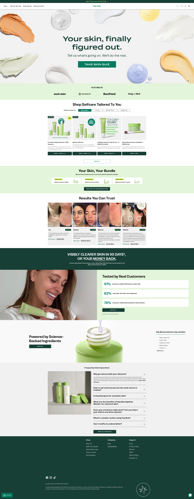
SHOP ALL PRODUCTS (105, 431)
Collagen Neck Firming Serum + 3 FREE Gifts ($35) (108, 143)
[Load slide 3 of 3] (190, 81)
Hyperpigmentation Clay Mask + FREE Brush (132, 143)
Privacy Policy (134, 446)
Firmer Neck (110, 244)
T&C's (131, 452)
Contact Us (133, 458)
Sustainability (112, 446)
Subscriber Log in (92, 449)
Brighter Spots (85, 240)
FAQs (131, 444)
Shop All (89, 444)
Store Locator (91, 452)
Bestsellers (84, 110)
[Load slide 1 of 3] (186, 81)
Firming (97, 110)
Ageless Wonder (78, 142)
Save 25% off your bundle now (97, 189)
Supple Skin (60, 239)
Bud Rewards (90, 455)
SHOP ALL (97, 161)
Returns (132, 449)
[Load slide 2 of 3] (188, 81)
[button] (6, 6)
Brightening (124, 110)
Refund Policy (134, 455)
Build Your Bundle (92, 446)
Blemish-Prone (110, 110)
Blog (109, 444)
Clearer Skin (134, 244)
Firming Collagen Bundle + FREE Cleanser (58, 143)
